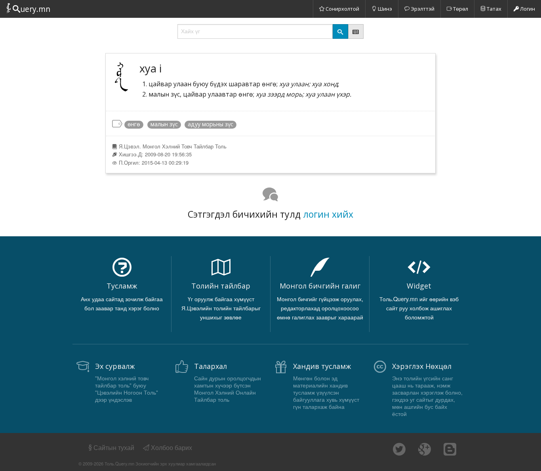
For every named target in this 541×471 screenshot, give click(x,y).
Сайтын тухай (113, 447)
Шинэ (384, 8)
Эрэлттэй (422, 8)
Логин (527, 8)
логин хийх (328, 214)
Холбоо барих (170, 447)
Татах (493, 8)
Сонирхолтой (341, 8)
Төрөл (460, 8)
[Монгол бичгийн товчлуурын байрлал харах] (356, 31)
